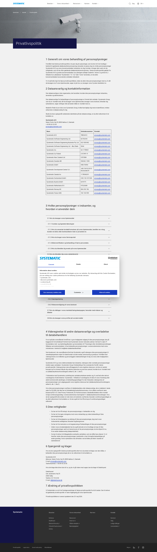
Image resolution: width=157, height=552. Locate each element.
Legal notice (26, 547)
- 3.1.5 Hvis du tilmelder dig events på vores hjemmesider (66, 248)
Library (51, 529)
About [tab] (106, 264)
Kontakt (94, 3)
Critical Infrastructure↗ (55, 526)
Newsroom (76, 3)
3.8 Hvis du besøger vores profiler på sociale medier (65, 318)
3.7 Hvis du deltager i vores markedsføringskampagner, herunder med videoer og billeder (75, 311)
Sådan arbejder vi (74, 523)
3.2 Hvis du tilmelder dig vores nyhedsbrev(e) (62, 254)
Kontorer (113, 518)
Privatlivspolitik (16, 547)
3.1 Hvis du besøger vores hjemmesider (60, 218)
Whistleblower (48, 547)
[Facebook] (138, 547)
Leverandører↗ (115, 526)
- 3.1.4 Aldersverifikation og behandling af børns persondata (67, 243)
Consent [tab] (51, 264)
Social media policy (37, 547)
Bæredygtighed (74, 526)
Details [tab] (78, 264)
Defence (51, 518)
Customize (77, 292)
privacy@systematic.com (54, 126)
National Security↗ (54, 523)
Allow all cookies (104, 292)
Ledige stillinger (115, 523)
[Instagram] (143, 547)
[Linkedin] (134, 547)
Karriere (86, 3)
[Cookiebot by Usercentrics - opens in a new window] (109, 258)
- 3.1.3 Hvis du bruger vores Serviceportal (61, 237)
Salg (112, 520)
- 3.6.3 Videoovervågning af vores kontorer (62, 305)
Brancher (50, 3)
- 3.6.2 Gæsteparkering (55, 299)
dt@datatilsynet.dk (56, 480)
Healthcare (52, 520)
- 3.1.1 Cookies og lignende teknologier (60, 224)
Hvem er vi (73, 520)
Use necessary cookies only (52, 292)
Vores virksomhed (63, 3)
